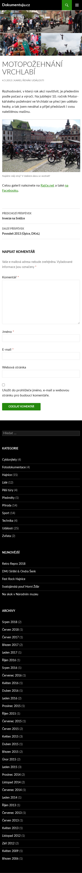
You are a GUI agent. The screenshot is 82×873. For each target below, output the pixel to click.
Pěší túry (7, 490)
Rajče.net (47, 185)
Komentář (10, 277)
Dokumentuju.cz (16, 5)
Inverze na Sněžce (16, 216)
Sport (5, 513)
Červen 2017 (10, 637)
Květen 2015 (10, 736)
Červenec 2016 (12, 675)
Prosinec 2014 (11, 774)
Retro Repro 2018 (13, 563)
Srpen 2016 (9, 668)
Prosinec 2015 (11, 706)
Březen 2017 (10, 645)
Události (38, 80)
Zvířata (6, 536)
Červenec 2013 (12, 813)
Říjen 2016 (9, 660)
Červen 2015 (10, 729)
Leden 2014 (9, 797)
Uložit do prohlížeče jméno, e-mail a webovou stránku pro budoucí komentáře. (35, 393)
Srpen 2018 (9, 622)
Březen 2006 (10, 858)
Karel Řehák (22, 80)
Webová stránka (14, 367)
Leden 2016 (9, 698)
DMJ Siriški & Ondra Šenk (19, 571)
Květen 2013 (10, 828)
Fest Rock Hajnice (13, 579)
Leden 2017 (9, 652)
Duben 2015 (10, 744)
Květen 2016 (10, 683)
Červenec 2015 (12, 721)
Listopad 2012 (11, 835)
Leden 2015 (9, 767)
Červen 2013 (10, 820)
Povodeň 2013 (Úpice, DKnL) (21, 231)
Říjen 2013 (9, 805)
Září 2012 (8, 843)
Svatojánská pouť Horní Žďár (20, 586)
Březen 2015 (10, 751)
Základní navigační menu (77, 5)
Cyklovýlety (9, 459)
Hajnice (7, 475)
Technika (7, 520)
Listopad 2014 (11, 782)
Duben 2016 (10, 690)
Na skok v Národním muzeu (20, 594)
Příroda (6, 505)
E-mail (8, 349)
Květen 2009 (10, 851)
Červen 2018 (10, 629)
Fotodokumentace (14, 467)
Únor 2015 (9, 759)
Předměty (8, 497)
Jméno (8, 331)
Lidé (4, 482)
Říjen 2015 (9, 713)
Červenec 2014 (12, 790)
